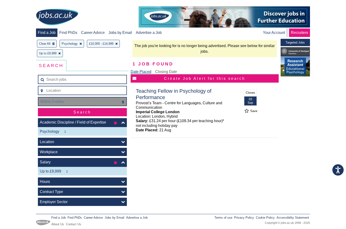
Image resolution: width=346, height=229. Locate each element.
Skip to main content (19, 4)
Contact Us (73, 224)
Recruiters (299, 33)
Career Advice (93, 33)
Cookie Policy (265, 217)
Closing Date (166, 72)
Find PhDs (68, 33)
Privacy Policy (244, 217)
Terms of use (223, 217)
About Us (57, 224)
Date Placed (141, 72)
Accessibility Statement (293, 217)
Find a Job (47, 33)
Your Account (274, 33)
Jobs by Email (120, 33)
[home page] (57, 17)
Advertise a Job (149, 33)
